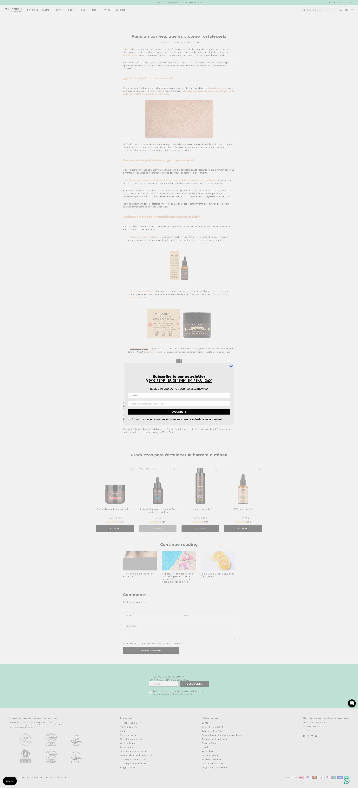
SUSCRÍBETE (179, 411)
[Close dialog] (231, 365)
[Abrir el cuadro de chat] (352, 703)
